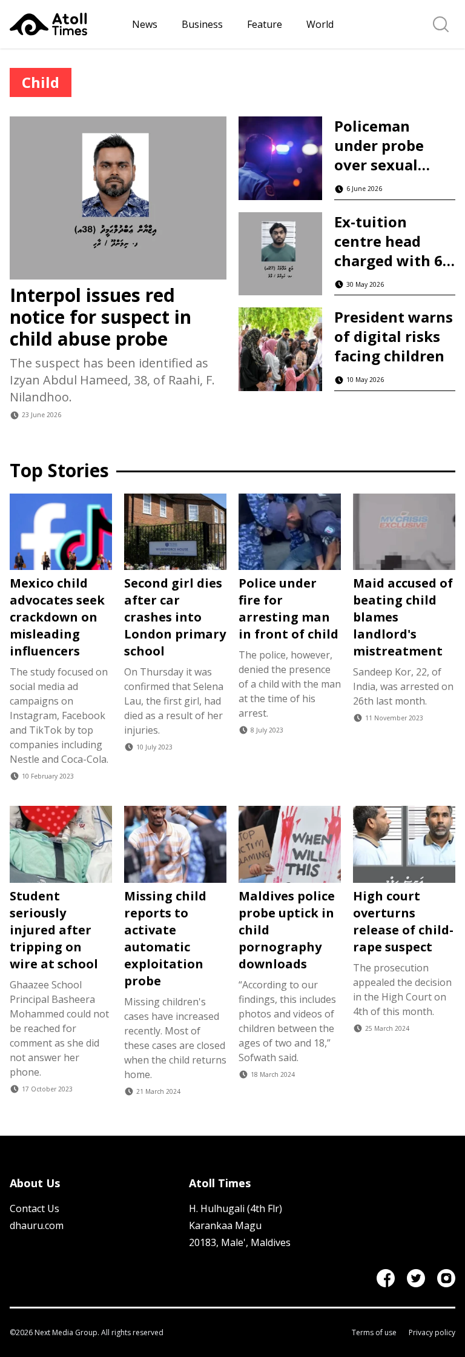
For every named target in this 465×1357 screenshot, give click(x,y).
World (320, 24)
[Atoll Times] (66, 24)
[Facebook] (386, 1278)
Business (202, 24)
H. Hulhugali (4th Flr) (235, 1208)
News (144, 24)
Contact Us (34, 1208)
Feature (264, 24)
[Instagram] (446, 1278)
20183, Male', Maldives (240, 1242)
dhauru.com (37, 1225)
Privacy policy (432, 1333)
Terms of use (374, 1333)
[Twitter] (416, 1278)
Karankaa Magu (225, 1225)
